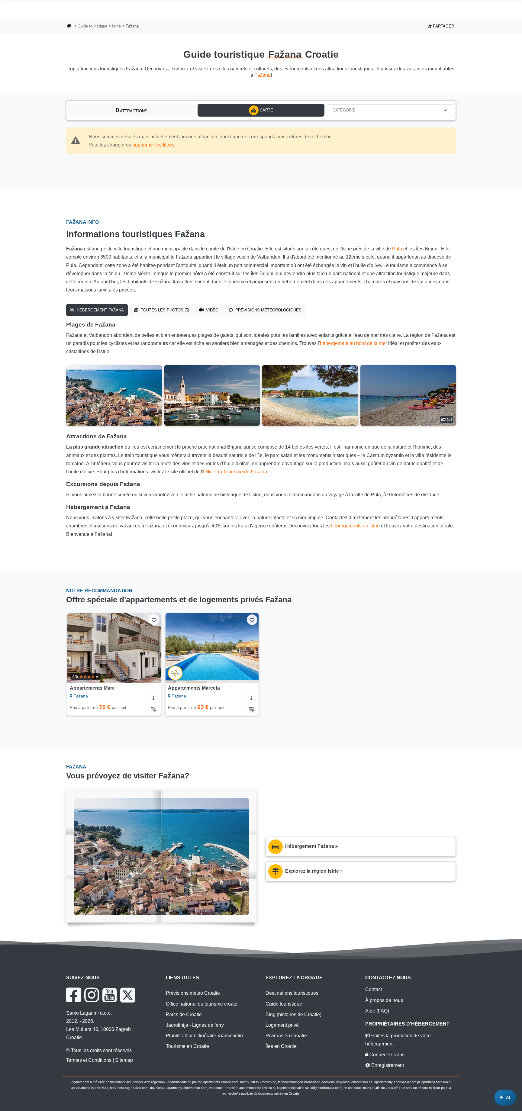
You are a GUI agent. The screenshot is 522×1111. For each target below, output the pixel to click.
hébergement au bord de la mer (353, 343)
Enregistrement (387, 1065)
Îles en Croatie (281, 1046)
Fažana (262, 75)
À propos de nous (384, 1000)
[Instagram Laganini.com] (91, 995)
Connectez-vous (386, 1054)
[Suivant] (150, 648)
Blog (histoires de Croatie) (293, 1014)
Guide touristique (92, 26)
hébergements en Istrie (355, 525)
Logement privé (282, 1025)
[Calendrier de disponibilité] (153, 708)
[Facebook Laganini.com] (73, 995)
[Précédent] (77, 648)
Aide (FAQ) (377, 1010)
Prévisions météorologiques (267, 310)
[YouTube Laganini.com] (109, 995)
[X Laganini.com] (127, 995)
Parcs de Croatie (184, 1014)
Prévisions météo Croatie (193, 993)
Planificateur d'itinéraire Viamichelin (204, 1035)
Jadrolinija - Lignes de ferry (195, 1025)
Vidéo (211, 310)
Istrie (116, 26)
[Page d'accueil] (69, 26)
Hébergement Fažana (100, 310)
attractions (131, 110)
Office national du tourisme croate (201, 1003)
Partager (443, 26)
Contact (373, 989)
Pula (397, 248)
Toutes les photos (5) (164, 310)
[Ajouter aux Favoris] (154, 619)
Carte (266, 110)
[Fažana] (114, 395)
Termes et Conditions (88, 1060)
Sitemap (124, 1060)
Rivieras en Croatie (286, 1035)
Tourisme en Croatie (187, 1046)
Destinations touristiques (292, 993)
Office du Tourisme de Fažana (235, 471)
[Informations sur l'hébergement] (153, 697)
